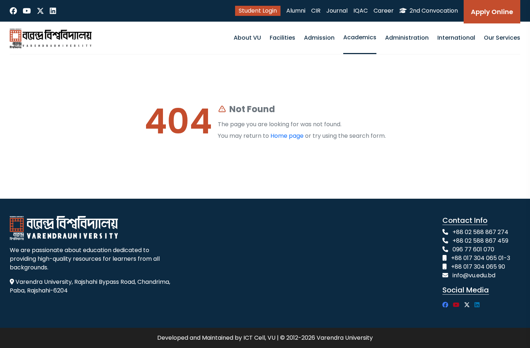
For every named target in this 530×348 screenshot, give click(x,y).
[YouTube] (27, 10)
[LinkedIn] (53, 10)
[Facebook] (13, 10)
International (456, 38)
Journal (337, 10)
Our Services (502, 38)
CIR (316, 10)
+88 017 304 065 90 (478, 267)
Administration (407, 38)
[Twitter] (40, 10)
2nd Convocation (433, 10)
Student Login (258, 10)
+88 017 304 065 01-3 (480, 258)
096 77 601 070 (473, 249)
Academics (359, 37)
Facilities (282, 38)
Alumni (295, 10)
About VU (247, 38)
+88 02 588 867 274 (480, 232)
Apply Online (492, 11)
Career (384, 10)
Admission (319, 38)
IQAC (360, 10)
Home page (287, 136)
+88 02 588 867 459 (480, 241)
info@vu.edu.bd (473, 275)
